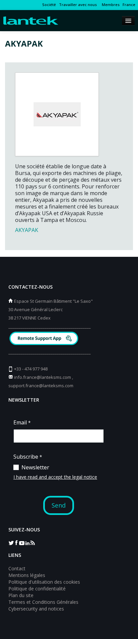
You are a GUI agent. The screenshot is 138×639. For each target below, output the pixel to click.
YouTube (21, 542)
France (129, 4)
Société (49, 4)
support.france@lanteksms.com (40, 386)
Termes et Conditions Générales (43, 602)
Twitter (11, 542)
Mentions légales (26, 575)
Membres (110, 4)
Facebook (16, 542)
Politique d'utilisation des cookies (44, 582)
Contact (16, 568)
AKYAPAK (26, 230)
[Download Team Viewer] (44, 339)
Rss (32, 542)
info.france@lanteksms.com (42, 377)
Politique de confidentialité (37, 588)
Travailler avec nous (78, 4)
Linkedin (27, 542)
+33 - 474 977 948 (31, 369)
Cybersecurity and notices (36, 608)
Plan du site (20, 595)
